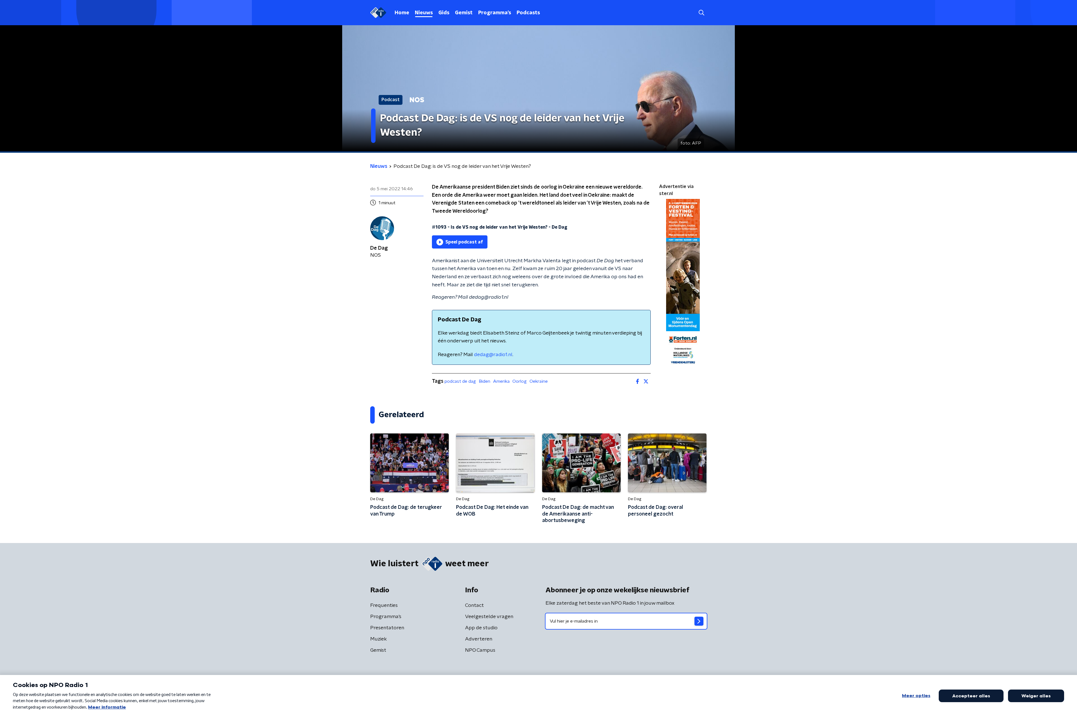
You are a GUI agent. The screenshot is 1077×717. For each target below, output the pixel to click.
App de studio (481, 627)
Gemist (464, 12)
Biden (484, 381)
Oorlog (519, 381)
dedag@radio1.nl (493, 354)
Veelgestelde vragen (489, 616)
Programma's (494, 12)
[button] (701, 13)
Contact (474, 605)
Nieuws (424, 12)
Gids (443, 12)
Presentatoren (387, 627)
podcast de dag (460, 381)
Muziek (378, 639)
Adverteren (478, 639)
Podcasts (528, 12)
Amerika (501, 381)
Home (402, 12)
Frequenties (384, 605)
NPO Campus (480, 650)
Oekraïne (539, 381)
